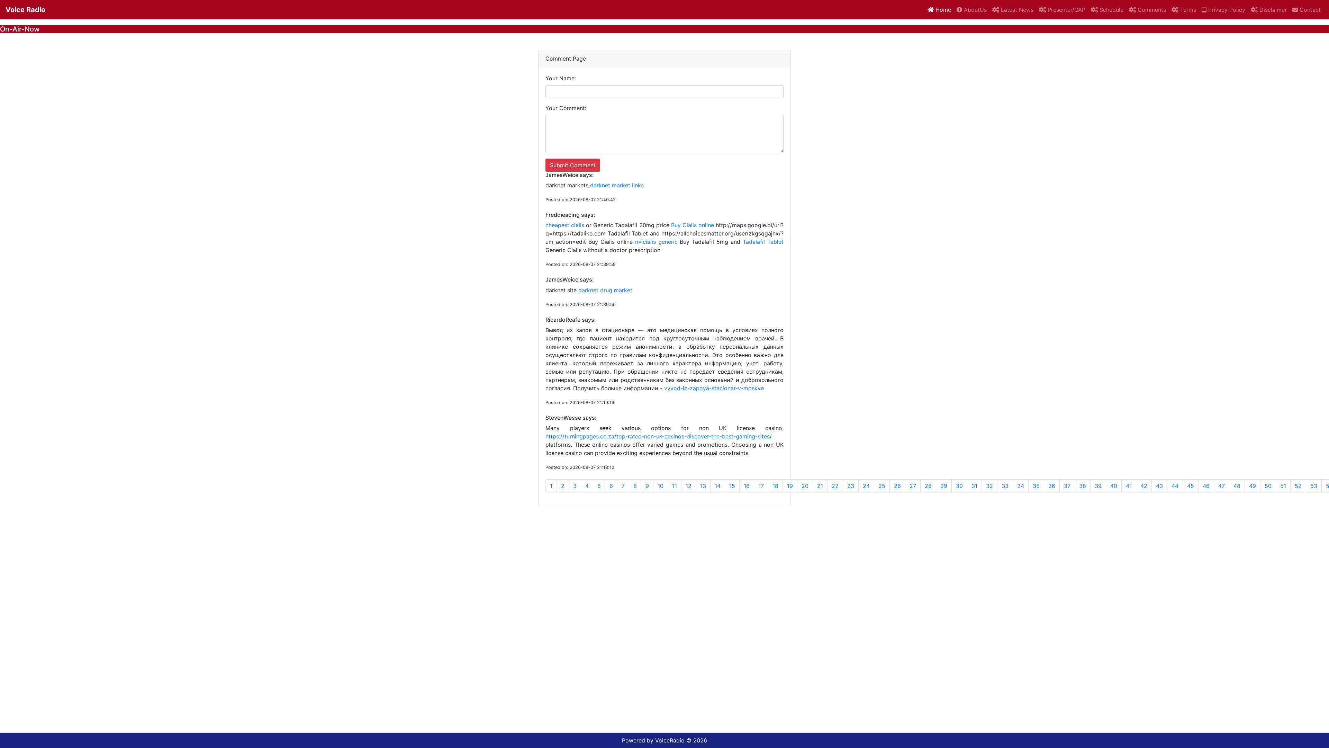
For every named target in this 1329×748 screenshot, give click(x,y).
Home (942, 9)
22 (835, 485)
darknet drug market (605, 290)
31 (974, 485)
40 (1113, 485)
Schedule (1110, 9)
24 (866, 485)
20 (805, 485)
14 (718, 485)
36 (1051, 485)
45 (1190, 485)
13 (703, 485)
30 (959, 485)
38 (1082, 485)
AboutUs (974, 9)
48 (1236, 485)
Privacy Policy (1225, 9)
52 (1298, 485)
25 (881, 485)
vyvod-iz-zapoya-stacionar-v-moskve (714, 388)
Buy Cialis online (692, 225)
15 (732, 485)
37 (1067, 485)
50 (1268, 485)
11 (674, 485)
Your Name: (560, 78)
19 (790, 485)
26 (897, 485)
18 (775, 485)
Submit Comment (573, 165)
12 (688, 485)
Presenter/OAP (1065, 9)
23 (850, 485)
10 (660, 485)
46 (1206, 485)
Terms (1187, 9)
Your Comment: (565, 108)
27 (913, 485)
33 (1005, 485)
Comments (1151, 9)
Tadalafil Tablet (763, 241)
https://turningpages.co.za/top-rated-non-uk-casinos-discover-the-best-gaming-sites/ (658, 436)
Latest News (1016, 9)
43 (1159, 485)
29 (943, 485)
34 (1020, 485)
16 (747, 485)
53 (1313, 485)
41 (1129, 485)
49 (1252, 485)
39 (1098, 485)
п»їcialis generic (656, 241)
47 (1221, 485)
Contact (1309, 9)
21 (820, 485)
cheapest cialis (564, 225)
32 (989, 485)
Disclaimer (1272, 9)
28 (928, 485)
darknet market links (617, 185)
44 (1175, 485)
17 (761, 485)
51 (1283, 485)
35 (1036, 485)
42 (1143, 485)
